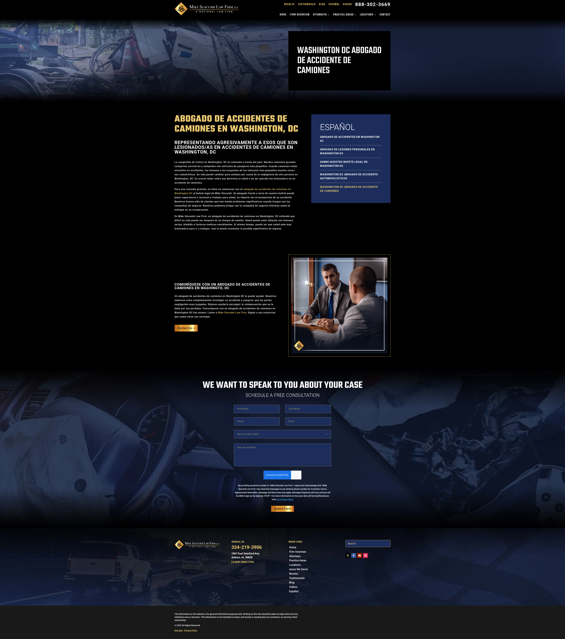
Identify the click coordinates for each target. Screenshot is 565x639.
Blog (322, 5)
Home (283, 15)
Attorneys (320, 15)
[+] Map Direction (242, 561)
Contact (385, 15)
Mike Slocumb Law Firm (232, 312)
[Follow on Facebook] (353, 555)
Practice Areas (343, 15)
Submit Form (282, 508)
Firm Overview (300, 15)
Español (334, 5)
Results (289, 5)
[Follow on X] (347, 555)
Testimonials (307, 5)
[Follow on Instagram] (365, 555)
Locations (366, 15)
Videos (347, 5)
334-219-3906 (246, 547)
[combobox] (282, 434)
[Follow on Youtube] (359, 555)
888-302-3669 (372, 5)
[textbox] (280, 434)
